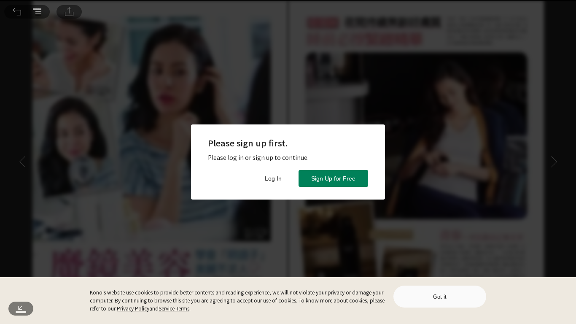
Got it (440, 297)
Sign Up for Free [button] (333, 178)
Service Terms (174, 308)
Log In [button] (273, 178)
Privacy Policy (133, 308)
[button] (17, 12)
